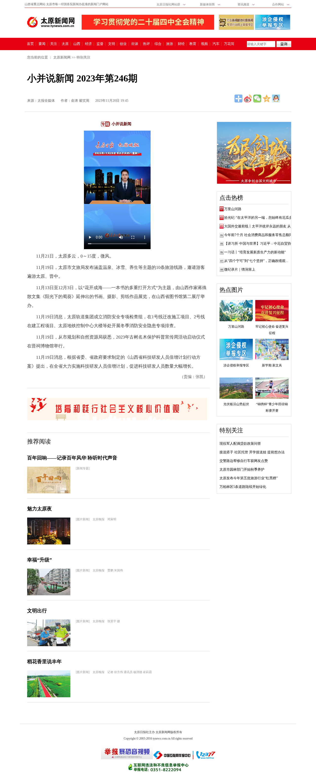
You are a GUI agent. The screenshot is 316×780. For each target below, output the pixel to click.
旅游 (169, 44)
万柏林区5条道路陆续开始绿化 (242, 487)
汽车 (216, 44)
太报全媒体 (46, 100)
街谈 (134, 44)
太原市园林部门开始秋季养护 (241, 469)
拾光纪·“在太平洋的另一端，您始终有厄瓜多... (260, 218)
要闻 (42, 44)
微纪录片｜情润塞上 (239, 269)
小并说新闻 (121, 124)
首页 (30, 44)
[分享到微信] (257, 98)
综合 (158, 44)
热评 (146, 44)
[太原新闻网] (51, 22)
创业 (123, 44)
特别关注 (83, 57)
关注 (53, 44)
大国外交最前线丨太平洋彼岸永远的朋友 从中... (260, 226)
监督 (100, 44)
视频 (204, 44)
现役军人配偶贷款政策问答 (240, 443)
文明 (111, 44)
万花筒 (228, 44)
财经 (181, 44)
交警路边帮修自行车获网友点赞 (243, 461)
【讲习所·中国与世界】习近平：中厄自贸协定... (260, 243)
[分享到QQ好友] (276, 98)
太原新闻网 (62, 57)
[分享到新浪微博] (248, 98)
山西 (76, 44)
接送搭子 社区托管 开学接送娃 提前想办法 (252, 452)
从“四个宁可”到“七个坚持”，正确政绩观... (256, 261)
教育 (192, 44)
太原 (65, 44)
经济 (88, 44)
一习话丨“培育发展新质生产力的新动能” (255, 252)
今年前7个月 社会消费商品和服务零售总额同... (260, 235)
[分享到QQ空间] (267, 98)
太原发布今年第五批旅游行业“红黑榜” (248, 478)
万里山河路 (232, 209)
